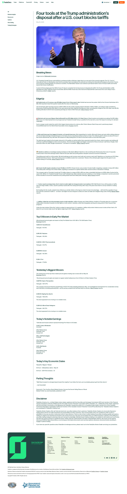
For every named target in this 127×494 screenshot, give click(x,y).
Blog (48, 445)
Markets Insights (12, 14)
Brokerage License (51, 453)
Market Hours (50, 446)
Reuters (71, 126)
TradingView (63, 447)
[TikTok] (116, 458)
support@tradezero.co (106, 444)
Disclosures (90, 440)
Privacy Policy (91, 442)
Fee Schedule (77, 443)
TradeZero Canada (104, 471)
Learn (47, 2)
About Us (49, 440)
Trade (15, 2)
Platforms (21, 2)
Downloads (63, 453)
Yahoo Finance (85, 109)
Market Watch (115, 191)
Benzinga (38, 222)
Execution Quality (50, 450)
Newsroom (10, 17)
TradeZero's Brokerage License (68, 469)
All (8, 11)
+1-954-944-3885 (106, 443)
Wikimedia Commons (50, 76)
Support (49, 451)
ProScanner (63, 440)
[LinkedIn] (111, 458)
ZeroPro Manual (64, 454)
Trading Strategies (12, 25)
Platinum (76, 442)
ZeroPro (62, 443)
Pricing (35, 2)
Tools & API (29, 2)
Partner (42, 2)
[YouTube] (107, 458)
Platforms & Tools (65, 437)
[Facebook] (114, 458)
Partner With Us (50, 449)
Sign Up (121, 2)
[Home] (6, 2)
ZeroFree (63, 445)
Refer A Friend (50, 447)
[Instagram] (109, 458)
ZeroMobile (63, 446)
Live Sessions (50, 443)
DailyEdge (49, 442)
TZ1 (61, 442)
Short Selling (11, 22)
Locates (62, 449)
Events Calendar (64, 451)
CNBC (49, 91)
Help (52, 2)
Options (10, 20)
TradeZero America (95, 471)
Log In (115, 2)
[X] (104, 458)
